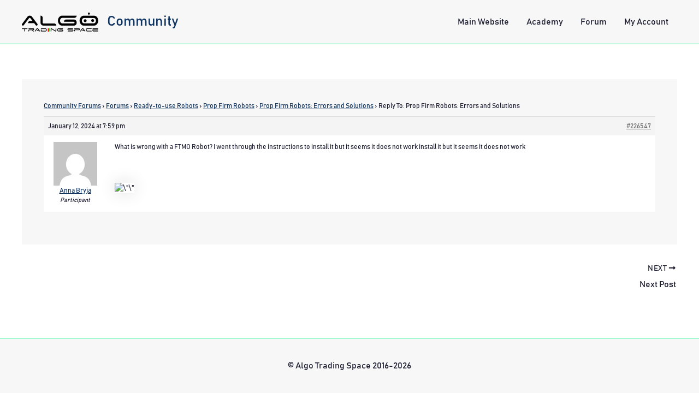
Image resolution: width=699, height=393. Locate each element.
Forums (117, 106)
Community (143, 21)
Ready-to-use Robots (166, 106)
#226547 (638, 126)
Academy (544, 21)
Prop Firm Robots (228, 106)
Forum (593, 21)
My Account (646, 21)
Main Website (483, 21)
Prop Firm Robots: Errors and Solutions (316, 106)
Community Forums (72, 106)
